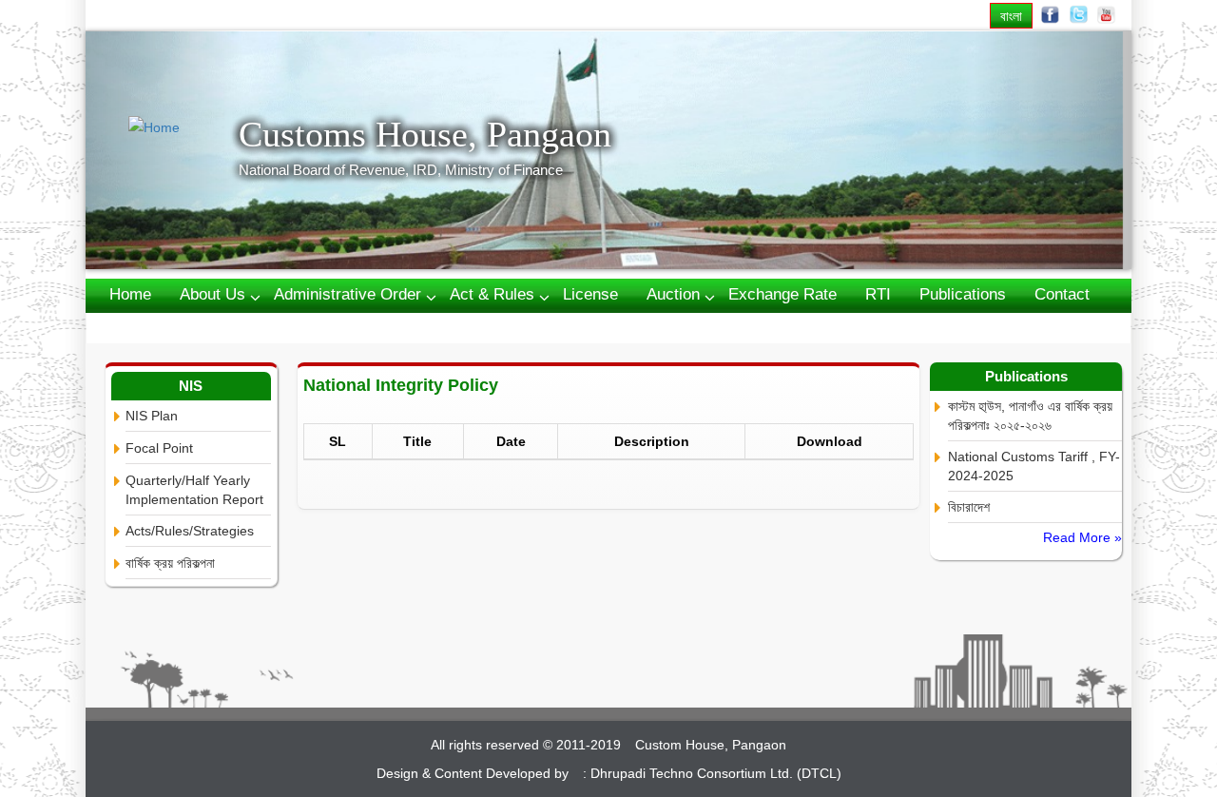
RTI (878, 294)
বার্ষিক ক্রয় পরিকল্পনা (170, 563)
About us (212, 294)
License (590, 294)
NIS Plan (152, 415)
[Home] (183, 128)
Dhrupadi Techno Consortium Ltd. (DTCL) (715, 773)
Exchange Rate (782, 294)
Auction (673, 294)
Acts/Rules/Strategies (190, 530)
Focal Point (159, 448)
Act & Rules (492, 294)
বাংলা (1011, 16)
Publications (962, 294)
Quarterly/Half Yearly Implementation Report (194, 490)
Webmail (140, 327)
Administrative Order (347, 294)
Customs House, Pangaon (425, 134)
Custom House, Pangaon (710, 744)
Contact (1062, 294)
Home (130, 294)
